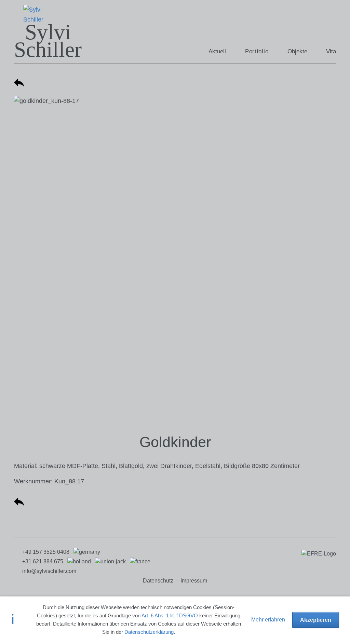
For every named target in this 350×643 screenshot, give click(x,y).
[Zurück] (19, 85)
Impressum (193, 581)
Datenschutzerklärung (149, 632)
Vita (331, 51)
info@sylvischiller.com (49, 571)
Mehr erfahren (268, 619)
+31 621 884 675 (42, 561)
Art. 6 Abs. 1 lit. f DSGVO (170, 615)
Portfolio (256, 51)
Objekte (297, 51)
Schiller (48, 50)
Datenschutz (158, 581)
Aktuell (217, 51)
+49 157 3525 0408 (45, 552)
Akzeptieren (315, 620)
